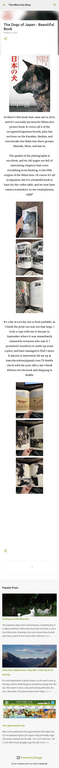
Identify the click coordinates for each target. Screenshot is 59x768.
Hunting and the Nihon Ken (15, 619)
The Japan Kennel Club (13, 725)
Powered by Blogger (31, 757)
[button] (5, 39)
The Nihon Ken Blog (19, 4)
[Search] (55, 4)
